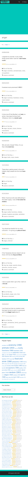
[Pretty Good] (4, 64)
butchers (10, 71)
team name (9, 377)
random (4, 324)
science (16, 375)
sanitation (22, 214)
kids (11, 363)
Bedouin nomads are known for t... (7, 445)
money (21, 98)
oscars (15, 267)
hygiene (9, 214)
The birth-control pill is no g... (6, 458)
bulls (8, 157)
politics (22, 368)
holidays (6, 363)
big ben (9, 128)
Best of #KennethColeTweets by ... (7, 438)
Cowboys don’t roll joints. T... (6, 408)
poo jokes (15, 214)
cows (23, 71)
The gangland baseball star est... (7, 404)
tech (16, 377)
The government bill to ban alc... (7, 454)
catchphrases (17, 71)
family (16, 322)
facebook (16, 98)
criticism (10, 241)
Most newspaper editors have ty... (7, 435)
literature (22, 363)
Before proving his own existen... (7, 431)
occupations (5, 73)
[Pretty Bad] (3, 64)
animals (8, 348)
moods (17, 157)
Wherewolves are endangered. (7, 427)
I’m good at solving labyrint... (6, 441)
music (18, 365)
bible (16, 348)
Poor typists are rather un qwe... (7, 456)
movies (10, 267)
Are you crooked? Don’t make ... (7, 401)
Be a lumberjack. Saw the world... (7, 407)
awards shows (17, 265)
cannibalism (5, 352)
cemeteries (10, 322)
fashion (5, 359)
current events (19, 354)
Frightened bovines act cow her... (7, 405)
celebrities (17, 352)
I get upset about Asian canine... (7, 409)
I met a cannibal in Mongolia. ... (7, 460)
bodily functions (12, 212)
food (12, 359)
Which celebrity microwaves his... (7, 457)
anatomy (15, 345)
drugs (14, 356)
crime (12, 354)
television (23, 377)
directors (4, 267)
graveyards (22, 322)
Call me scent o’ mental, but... (6, 434)
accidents (6, 294)
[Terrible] (2, 64)
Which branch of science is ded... (7, 430)
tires (18, 294)
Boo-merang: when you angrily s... (7, 412)
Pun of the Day (8, 68)
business (10, 98)
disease (4, 214)
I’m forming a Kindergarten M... (7, 453)
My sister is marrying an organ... (7, 416)
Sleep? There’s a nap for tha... (6, 424)
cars (15, 294)
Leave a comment (9, 75)
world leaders (12, 379)
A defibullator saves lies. (6, 465)
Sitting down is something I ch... (7, 461)
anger (5, 71)
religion (8, 375)
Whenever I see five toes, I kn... (7, 423)
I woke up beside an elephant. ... (7, 450)
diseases (8, 356)
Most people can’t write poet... (7, 426)
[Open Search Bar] (19, 2)
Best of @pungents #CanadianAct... (7, 400)
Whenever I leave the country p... (7, 415)
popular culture (14, 370)
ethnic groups (20, 356)
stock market (6, 100)
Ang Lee (6, 265)
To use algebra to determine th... (7, 449)
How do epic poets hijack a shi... (7, 420)
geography (17, 361)
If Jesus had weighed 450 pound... (7, 446)
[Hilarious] (5, 64)
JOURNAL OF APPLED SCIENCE (7, 419)
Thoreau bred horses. (5, 442)
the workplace (5, 379)
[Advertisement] (14, 18)
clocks (14, 128)
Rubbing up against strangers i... (7, 443)
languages (17, 363)
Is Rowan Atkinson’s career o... (6, 464)
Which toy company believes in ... (7, 439)
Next (7, 44)
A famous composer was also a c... (7, 411)
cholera (20, 212)
